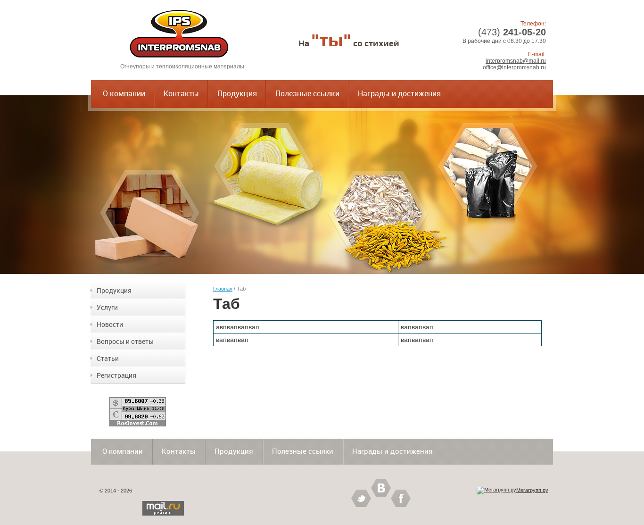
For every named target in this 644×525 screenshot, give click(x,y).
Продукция (237, 93)
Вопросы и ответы (125, 341)
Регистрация (116, 375)
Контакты (181, 93)
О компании (124, 93)
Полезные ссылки (307, 93)
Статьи (108, 358)
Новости (110, 324)
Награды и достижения (399, 93)
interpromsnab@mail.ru (516, 61)
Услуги (107, 307)
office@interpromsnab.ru (514, 67)
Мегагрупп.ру (532, 490)
